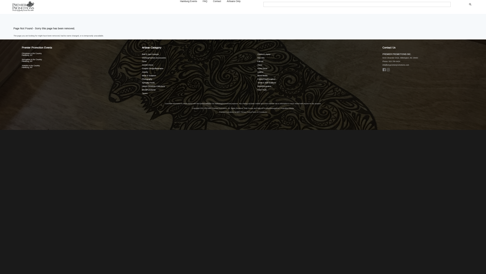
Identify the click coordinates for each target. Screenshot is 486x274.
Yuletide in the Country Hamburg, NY (31, 66)
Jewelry (145, 72)
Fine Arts (261, 58)
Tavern (145, 93)
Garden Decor (147, 65)
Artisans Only (233, 1)
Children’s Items (263, 54)
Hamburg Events (188, 1)
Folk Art (260, 61)
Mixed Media (262, 76)
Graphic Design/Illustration (152, 68)
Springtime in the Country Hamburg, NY (32, 60)
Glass (259, 65)
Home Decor (262, 68)
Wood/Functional (148, 90)
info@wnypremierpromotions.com (395, 65)
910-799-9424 (394, 61)
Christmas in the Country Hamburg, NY (32, 54)
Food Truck (262, 90)
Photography (147, 79)
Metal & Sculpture (149, 76)
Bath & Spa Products (150, 54)
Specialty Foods (148, 83)
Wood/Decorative (264, 86)
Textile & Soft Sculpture (266, 83)
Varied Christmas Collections (153, 86)
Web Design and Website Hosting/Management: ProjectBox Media (269, 108)
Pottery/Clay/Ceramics (266, 79)
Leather (260, 72)
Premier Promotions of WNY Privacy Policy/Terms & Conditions (243, 112)
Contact (217, 1)
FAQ (205, 1)
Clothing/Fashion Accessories (154, 58)
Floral (144, 61)
